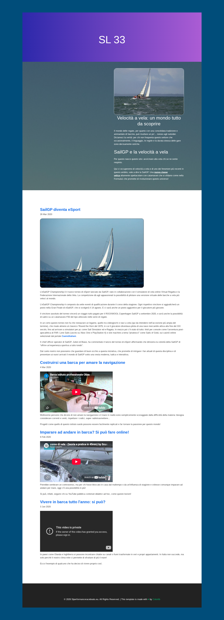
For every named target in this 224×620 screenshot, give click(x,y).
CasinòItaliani (69, 336)
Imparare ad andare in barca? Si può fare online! (84, 432)
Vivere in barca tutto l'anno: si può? (72, 502)
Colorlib (156, 599)
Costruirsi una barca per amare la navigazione (82, 362)
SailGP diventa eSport (60, 209)
